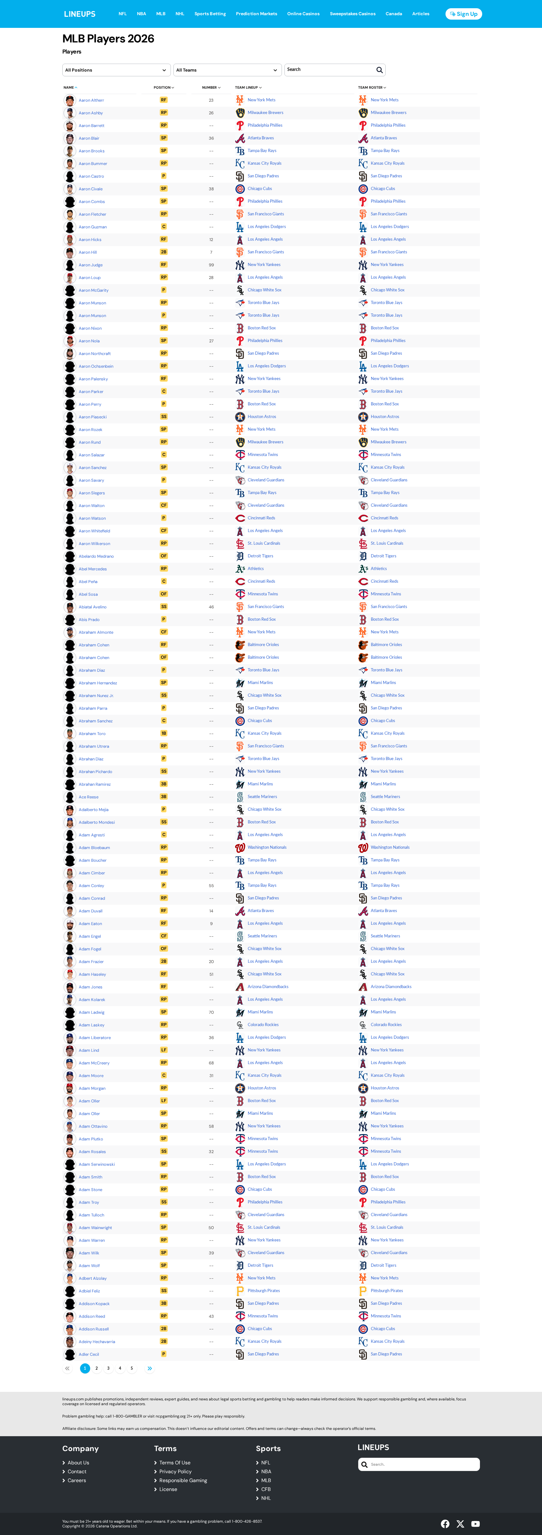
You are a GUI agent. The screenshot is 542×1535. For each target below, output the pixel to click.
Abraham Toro (92, 733)
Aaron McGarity (94, 290)
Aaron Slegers (92, 493)
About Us (78, 1463)
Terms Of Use (174, 1463)
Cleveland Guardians (266, 480)
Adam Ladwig (91, 1012)
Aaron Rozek (91, 429)
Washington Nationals (267, 848)
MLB (266, 1480)
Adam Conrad (92, 898)
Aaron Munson (92, 303)
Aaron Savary (91, 480)
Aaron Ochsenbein (96, 366)
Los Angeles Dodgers (267, 227)
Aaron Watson (92, 518)
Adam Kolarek (92, 999)
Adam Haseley (92, 974)
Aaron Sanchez (93, 467)
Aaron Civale (91, 189)
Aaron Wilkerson (94, 543)
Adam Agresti (92, 835)
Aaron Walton (91, 505)
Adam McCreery (94, 1063)
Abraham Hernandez (98, 683)
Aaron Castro (91, 176)
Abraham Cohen (94, 645)
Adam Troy (89, 1202)
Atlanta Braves (261, 138)
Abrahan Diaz (91, 759)
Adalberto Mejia (94, 809)
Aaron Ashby (91, 113)
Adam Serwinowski (97, 1164)
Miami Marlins (260, 683)
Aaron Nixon (90, 328)
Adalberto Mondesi (97, 822)
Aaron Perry (90, 404)
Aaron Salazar (92, 455)
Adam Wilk (89, 1253)
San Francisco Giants (266, 214)
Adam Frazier (91, 961)
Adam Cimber (92, 873)
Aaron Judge (91, 265)
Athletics (256, 569)
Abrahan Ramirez (95, 784)
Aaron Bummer (93, 163)
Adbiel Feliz (89, 1291)
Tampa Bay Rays (262, 151)
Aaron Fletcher (92, 214)
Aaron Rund (90, 442)
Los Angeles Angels (265, 240)
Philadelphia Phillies (265, 126)
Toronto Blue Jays (263, 303)
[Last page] (150, 1368)
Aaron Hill (88, 252)
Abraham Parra (93, 708)
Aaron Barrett (91, 125)
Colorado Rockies (263, 1025)
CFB (266, 1489)
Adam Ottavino (93, 1126)
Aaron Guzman (93, 227)
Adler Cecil (89, 1354)
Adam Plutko (91, 1139)
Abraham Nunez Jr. (96, 695)
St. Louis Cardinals (264, 544)
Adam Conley (91, 885)
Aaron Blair (89, 138)
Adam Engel (90, 936)
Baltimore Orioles (263, 645)
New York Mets (262, 100)
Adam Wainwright (95, 1227)
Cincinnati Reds (261, 518)
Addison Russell (94, 1329)
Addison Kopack (94, 1303)
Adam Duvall (91, 911)
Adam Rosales (92, 1151)
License (168, 1489)
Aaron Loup (90, 277)
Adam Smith (90, 1177)
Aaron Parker (91, 391)
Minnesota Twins (263, 455)
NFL (265, 1463)
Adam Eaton (90, 923)
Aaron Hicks (90, 239)
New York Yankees (264, 265)
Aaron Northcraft (95, 353)
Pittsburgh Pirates (264, 1291)
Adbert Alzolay (93, 1278)
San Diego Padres (263, 176)
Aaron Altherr (91, 100)
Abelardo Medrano (96, 556)
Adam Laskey (91, 1025)
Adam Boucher (93, 860)
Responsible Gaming (183, 1480)
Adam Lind (89, 1050)
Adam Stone (90, 1189)
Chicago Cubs (260, 189)
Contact (77, 1471)
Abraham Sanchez (96, 721)
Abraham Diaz (92, 670)
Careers (77, 1480)
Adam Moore (91, 1075)
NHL (266, 1498)
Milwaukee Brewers (265, 113)
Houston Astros (262, 417)
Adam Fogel (90, 949)
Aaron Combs (92, 201)
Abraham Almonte (96, 632)
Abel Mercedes (93, 569)
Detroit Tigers (260, 556)
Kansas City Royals (265, 164)
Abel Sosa (88, 594)
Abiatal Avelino (93, 607)
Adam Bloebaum (94, 847)
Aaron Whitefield (94, 531)
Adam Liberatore (95, 1037)
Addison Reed (92, 1316)
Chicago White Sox (264, 290)
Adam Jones (91, 987)
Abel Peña (88, 581)
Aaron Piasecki (93, 417)
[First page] (67, 1368)
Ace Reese (88, 797)
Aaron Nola (89, 341)
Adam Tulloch (91, 1215)
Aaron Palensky (93, 379)
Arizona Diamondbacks (268, 987)
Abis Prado (89, 619)
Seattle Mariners (262, 797)
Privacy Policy (175, 1471)
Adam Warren (92, 1240)
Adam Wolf (89, 1265)
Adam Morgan (92, 1088)
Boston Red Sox (262, 328)
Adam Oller (89, 1101)
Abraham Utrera (94, 746)
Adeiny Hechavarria (97, 1341)
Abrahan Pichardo (95, 771)
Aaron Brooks (92, 151)
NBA (266, 1471)
